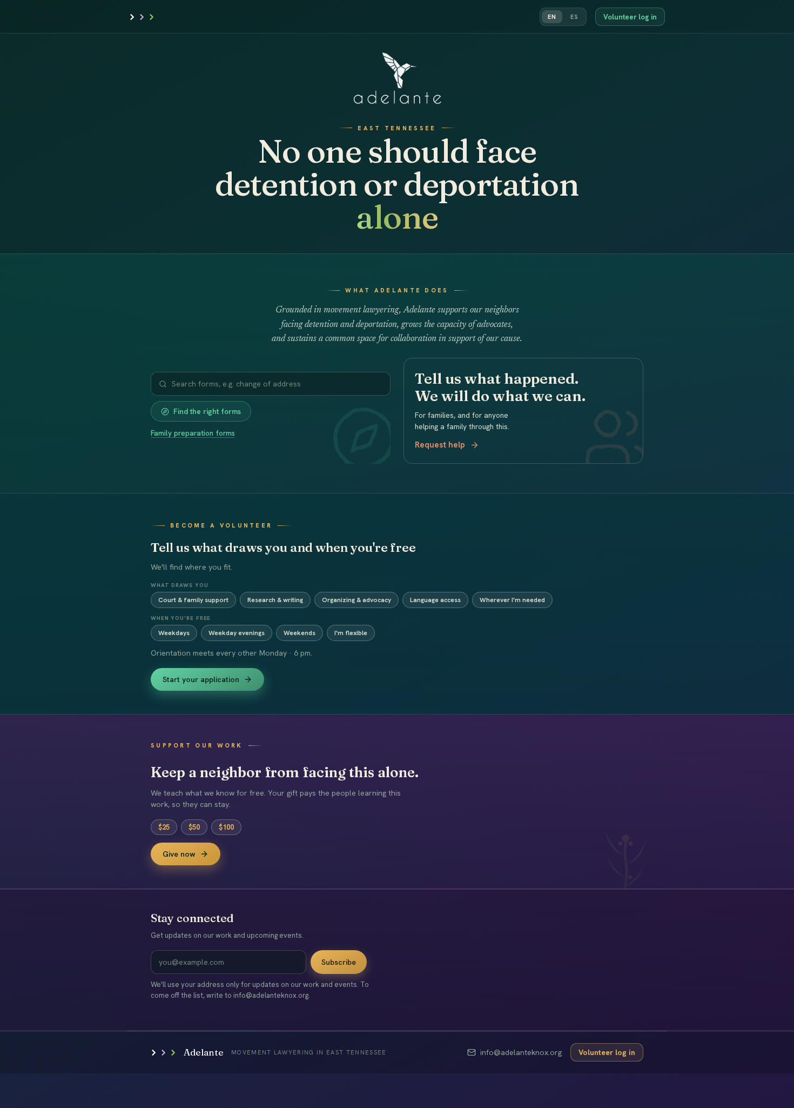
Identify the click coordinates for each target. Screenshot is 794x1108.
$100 (226, 827)
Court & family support (193, 600)
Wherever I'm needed (512, 600)
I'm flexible (350, 633)
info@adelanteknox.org (521, 1052)
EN (552, 17)
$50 (194, 827)
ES (574, 17)
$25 (164, 827)
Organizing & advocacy (356, 600)
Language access (435, 600)
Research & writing (275, 600)
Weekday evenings (236, 633)
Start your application (201, 679)
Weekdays (174, 633)
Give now (179, 854)
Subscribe (338, 962)
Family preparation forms (193, 433)
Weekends (299, 633)
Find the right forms (207, 411)
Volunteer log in (630, 17)
